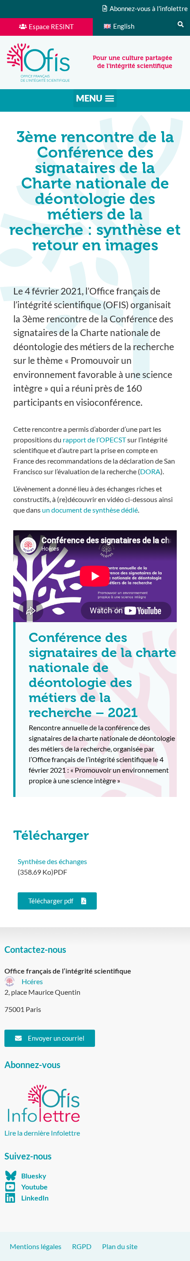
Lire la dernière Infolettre (42, 1133)
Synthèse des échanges (52, 861)
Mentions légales (35, 1246)
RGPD (81, 1246)
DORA (150, 471)
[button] (181, 25)
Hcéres (32, 981)
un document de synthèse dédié (90, 510)
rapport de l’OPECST (94, 439)
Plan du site (119, 1246)
